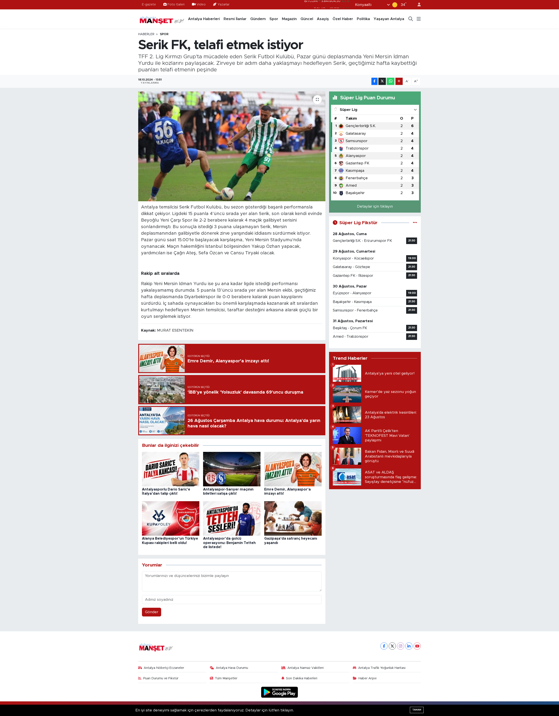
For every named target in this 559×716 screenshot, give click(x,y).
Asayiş (323, 19)
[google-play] (279, 692)
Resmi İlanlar (235, 19)
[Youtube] (417, 646)
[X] (392, 646)
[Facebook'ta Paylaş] (374, 81)
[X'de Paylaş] (382, 81)
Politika (363, 19)
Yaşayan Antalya (389, 19)
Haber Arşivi (367, 678)
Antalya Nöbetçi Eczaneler (164, 668)
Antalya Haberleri (204, 19)
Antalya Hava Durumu (232, 668)
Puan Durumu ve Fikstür (160, 678)
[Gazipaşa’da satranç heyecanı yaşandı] (293, 518)
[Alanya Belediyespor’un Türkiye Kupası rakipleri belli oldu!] (170, 518)
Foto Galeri (176, 4)
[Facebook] (384, 646)
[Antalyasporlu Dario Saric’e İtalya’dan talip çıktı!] (170, 469)
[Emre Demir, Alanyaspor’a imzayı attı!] (293, 469)
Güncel (306, 19)
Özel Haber (343, 19)
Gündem (258, 19)
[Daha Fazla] (399, 81)
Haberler (146, 34)
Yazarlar (223, 4)
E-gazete (149, 4)
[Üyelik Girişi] (417, 4)
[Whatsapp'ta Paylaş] (390, 81)
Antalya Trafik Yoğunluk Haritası (381, 668)
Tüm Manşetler (226, 678)
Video (201, 4)
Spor (273, 19)
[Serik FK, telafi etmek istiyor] (231, 146)
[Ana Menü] (419, 19)
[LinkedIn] (408, 646)
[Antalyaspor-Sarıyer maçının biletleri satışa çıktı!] (232, 469)
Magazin (289, 19)
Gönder (151, 612)
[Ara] (411, 19)
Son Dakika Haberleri (301, 678)
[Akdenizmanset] (162, 18)
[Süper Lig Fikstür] (415, 223)
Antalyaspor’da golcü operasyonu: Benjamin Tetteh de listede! (229, 543)
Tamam (416, 710)
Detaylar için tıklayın (375, 206)
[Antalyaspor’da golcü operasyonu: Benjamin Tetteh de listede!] (232, 518)
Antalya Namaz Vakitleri (305, 668)
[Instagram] (400, 646)
